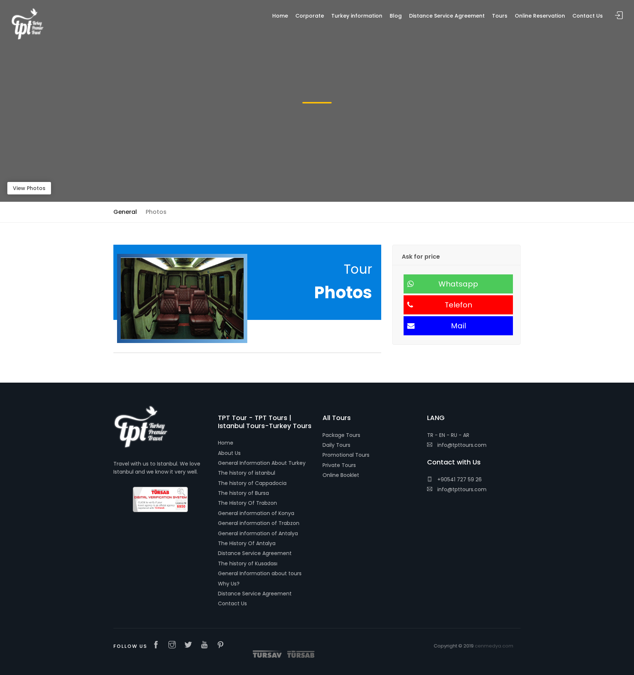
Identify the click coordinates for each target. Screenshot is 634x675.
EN (442, 435)
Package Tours (341, 435)
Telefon (458, 305)
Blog (396, 15)
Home (225, 442)
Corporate (309, 15)
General (125, 212)
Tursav (267, 654)
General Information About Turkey (262, 463)
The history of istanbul (246, 473)
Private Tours (339, 465)
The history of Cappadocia (252, 483)
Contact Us (232, 603)
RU (454, 435)
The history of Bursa (243, 493)
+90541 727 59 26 (459, 479)
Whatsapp (458, 284)
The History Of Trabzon (247, 503)
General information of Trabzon (258, 523)
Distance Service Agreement (255, 553)
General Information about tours (260, 573)
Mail (458, 326)
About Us (229, 453)
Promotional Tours (346, 455)
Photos (156, 212)
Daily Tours (336, 445)
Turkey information (356, 15)
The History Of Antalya (247, 543)
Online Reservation (540, 15)
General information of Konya (256, 513)
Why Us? (229, 583)
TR (430, 435)
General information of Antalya (258, 533)
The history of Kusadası (247, 563)
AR (466, 435)
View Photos (29, 188)
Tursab (300, 654)
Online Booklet (341, 475)
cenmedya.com (494, 645)
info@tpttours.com (461, 445)
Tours (499, 15)
